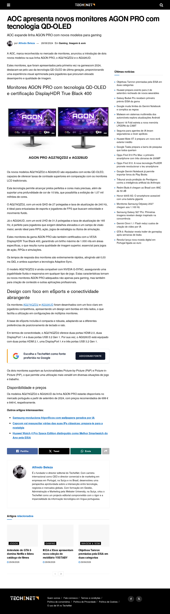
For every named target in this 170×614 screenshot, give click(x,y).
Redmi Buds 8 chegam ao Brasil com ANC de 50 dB (139, 189)
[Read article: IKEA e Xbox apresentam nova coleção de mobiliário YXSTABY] (58, 536)
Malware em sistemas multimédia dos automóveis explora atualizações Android (138, 116)
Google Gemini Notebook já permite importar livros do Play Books (135, 173)
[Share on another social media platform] (105, 451)
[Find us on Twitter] (139, 599)
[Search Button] (161, 5)
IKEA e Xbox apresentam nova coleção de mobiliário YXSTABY (58, 553)
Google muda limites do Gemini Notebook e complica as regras (139, 107)
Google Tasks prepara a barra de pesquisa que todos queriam (139, 148)
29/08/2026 (14, 562)
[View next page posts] (61, 573)
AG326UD (47, 305)
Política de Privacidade (84, 601)
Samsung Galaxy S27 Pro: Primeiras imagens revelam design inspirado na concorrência (136, 215)
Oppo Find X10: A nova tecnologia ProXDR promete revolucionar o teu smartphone (139, 164)
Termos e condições (90, 597)
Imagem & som (77, 43)
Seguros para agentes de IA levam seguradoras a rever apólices (135, 132)
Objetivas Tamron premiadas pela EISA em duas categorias (93, 553)
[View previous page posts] (55, 573)
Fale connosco (71, 597)
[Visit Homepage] (85, 5)
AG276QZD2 (31, 305)
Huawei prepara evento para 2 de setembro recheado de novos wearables (138, 91)
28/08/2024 (47, 43)
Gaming (63, 43)
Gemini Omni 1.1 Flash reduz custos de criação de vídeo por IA (137, 225)
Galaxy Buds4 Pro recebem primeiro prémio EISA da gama (136, 99)
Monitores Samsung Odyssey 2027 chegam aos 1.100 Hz (135, 205)
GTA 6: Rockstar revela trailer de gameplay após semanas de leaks (139, 233)
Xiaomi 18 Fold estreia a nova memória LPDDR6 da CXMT (137, 124)
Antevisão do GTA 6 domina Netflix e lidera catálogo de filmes (20, 553)
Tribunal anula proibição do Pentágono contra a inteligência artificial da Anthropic (138, 181)
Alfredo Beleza (26, 43)
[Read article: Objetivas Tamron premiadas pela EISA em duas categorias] (94, 536)
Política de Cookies (108, 601)
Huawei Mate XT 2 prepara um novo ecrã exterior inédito (138, 140)
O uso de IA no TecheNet (59, 605)
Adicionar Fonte (90, 356)
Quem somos (53, 597)
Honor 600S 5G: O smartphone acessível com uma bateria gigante (138, 197)
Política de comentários (58, 601)
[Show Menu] (8, 5)
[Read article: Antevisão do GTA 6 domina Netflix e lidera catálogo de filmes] (22, 536)
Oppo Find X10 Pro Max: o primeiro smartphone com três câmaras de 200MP (138, 156)
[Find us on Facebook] (131, 599)
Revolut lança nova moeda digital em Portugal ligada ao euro (136, 241)
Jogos (14, 543)
